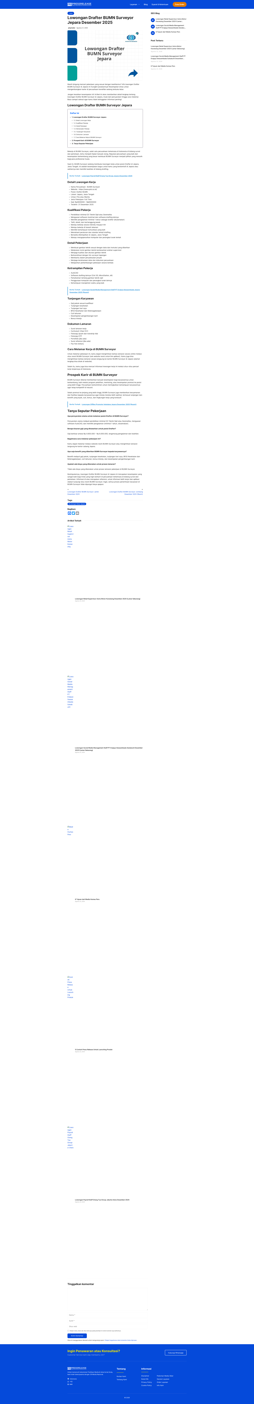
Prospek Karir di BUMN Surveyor (86, 140)
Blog (146, 4)
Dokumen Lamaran (82, 134)
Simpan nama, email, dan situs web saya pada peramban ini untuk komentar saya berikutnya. (95, 1330)
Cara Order (179, 4)
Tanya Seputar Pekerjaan (83, 144)
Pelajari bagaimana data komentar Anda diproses (121, 1340)
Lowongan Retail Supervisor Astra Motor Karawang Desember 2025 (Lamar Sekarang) (107, 599)
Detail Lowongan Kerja (83, 120)
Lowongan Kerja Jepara (77, 504)
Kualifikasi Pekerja (82, 123)
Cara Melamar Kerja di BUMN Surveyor (89, 137)
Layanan (133, 4)
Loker (71, 13)
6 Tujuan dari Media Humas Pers (87, 899)
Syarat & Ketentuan (160, 4)
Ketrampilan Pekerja (82, 129)
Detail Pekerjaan (81, 126)
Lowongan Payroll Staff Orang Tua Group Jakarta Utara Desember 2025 (102, 1200)
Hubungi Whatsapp (175, 1353)
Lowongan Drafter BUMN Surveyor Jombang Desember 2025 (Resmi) (126, 493)
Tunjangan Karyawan (83, 132)
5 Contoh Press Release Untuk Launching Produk (93, 1050)
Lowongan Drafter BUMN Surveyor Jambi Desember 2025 (83, 493)
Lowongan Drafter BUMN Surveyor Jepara (89, 117)
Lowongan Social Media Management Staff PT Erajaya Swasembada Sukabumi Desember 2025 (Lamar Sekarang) (171, 27)
